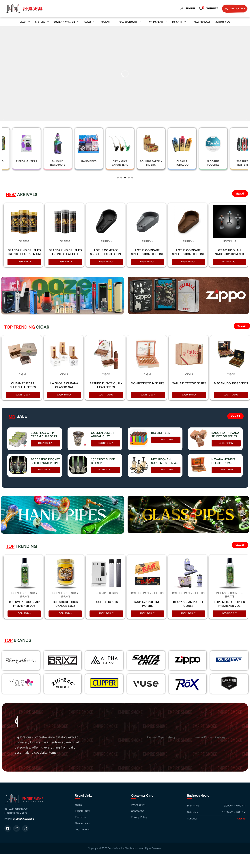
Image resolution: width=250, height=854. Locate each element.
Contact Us (137, 810)
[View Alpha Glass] (104, 659)
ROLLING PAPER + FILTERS (147, 593)
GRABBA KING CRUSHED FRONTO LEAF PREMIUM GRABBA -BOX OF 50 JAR (24, 255)
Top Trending (82, 829)
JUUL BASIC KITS (106, 602)
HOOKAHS (229, 241)
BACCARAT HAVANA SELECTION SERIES (225, 434)
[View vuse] (146, 684)
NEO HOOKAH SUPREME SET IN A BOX (163, 461)
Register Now (82, 810)
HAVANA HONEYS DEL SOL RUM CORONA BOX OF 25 (225, 461)
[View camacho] (229, 683)
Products (80, 817)
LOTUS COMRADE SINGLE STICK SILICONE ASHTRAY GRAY (147, 254)
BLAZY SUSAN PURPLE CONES (188, 604)
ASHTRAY (106, 241)
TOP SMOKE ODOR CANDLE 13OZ (65, 604)
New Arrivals (82, 823)
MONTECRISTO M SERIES (147, 383)
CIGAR (23, 374)
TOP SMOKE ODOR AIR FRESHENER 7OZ (24, 604)
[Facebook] (7, 828)
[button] (118, 177)
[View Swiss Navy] (229, 659)
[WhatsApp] (25, 828)
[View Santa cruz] (146, 659)
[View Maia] (20, 682)
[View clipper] (104, 683)
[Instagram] (16, 828)
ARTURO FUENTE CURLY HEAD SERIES (106, 385)
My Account (138, 804)
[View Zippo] (187, 659)
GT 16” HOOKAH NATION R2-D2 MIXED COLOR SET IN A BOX (229, 254)
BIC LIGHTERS (160, 433)
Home (78, 804)
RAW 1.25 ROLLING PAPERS (147, 604)
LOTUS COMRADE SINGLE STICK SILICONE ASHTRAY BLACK (106, 254)
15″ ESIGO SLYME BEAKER (103, 461)
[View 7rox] (187, 683)
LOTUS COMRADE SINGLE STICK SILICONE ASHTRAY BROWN (188, 254)
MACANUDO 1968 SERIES (231, 383)
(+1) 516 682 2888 (23, 818)
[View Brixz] (62, 660)
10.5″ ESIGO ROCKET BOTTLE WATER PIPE (45, 461)
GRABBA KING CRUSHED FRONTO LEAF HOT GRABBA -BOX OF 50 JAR (65, 255)
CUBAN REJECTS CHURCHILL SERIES (23, 385)
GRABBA (24, 241)
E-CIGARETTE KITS (106, 593)
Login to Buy (24, 261)
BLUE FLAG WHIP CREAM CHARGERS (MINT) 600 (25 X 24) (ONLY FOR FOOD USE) (44, 434)
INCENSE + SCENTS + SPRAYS (24, 595)
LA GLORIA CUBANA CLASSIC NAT (64, 385)
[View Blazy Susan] (21, 660)
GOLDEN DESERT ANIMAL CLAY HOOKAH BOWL (102, 434)
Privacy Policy (139, 817)
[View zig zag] (62, 683)
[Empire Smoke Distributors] (36, 800)
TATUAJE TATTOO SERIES (189, 383)
